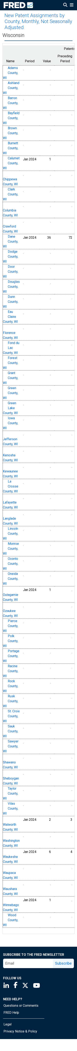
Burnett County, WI (10, 148)
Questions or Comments (20, 1006)
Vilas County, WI (10, 808)
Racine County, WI (10, 671)
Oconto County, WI (10, 564)
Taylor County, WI (10, 793)
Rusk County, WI (10, 701)
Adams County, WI (10, 73)
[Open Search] (65, 5)
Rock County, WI (10, 686)
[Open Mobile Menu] (71, 5)
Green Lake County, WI (10, 408)
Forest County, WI (10, 363)
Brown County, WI (10, 133)
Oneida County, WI (10, 579)
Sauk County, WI (10, 731)
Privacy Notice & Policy (20, 1031)
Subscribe (63, 963)
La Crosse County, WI (10, 486)
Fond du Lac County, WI (11, 348)
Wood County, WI (10, 920)
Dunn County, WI (10, 302)
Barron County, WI (10, 103)
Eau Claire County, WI (10, 317)
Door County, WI (10, 271)
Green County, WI (10, 393)
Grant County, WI (10, 378)
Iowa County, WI (10, 423)
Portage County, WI (11, 656)
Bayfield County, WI (11, 118)
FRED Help (11, 1013)
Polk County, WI (10, 641)
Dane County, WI (10, 241)
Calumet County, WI (11, 163)
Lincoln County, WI (10, 533)
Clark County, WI (10, 194)
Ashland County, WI (11, 88)
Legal (7, 1024)
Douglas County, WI (11, 287)
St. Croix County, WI (11, 716)
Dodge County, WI (10, 256)
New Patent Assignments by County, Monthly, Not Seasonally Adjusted (38, 21)
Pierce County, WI (10, 626)
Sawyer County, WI (10, 746)
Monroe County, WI (11, 548)
